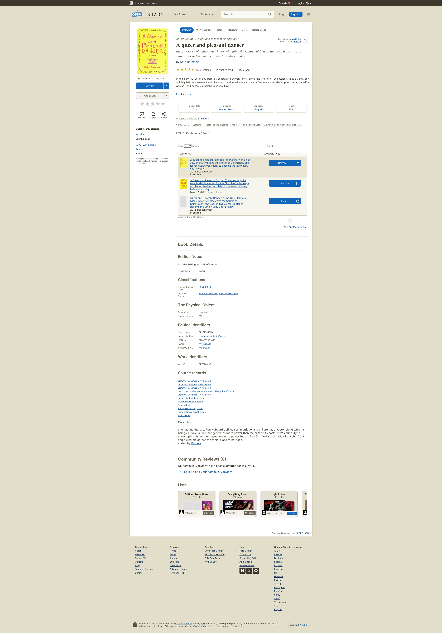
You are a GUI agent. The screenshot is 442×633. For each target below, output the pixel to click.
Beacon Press (226, 109)
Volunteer (140, 554)
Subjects (174, 561)
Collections (175, 565)
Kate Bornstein (189, 62)
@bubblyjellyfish (275, 513)
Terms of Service (144, 569)
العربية (277, 550)
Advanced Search (179, 569)
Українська (280, 602)
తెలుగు (277, 598)
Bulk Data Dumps (213, 558)
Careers (139, 561)
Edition (183, 154)
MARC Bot (296, 39)
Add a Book (245, 561)
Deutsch (278, 558)
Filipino (278, 609)
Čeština (278, 554)
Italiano (278, 580)
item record (199, 398)
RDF (299, 533)
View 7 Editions (204, 29)
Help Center (245, 550)
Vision (138, 550)
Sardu (277, 594)
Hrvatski (278, 576)
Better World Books (146, 145)
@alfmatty (231, 513)
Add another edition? (295, 226)
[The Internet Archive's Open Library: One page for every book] (147, 14)
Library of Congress (187, 381)
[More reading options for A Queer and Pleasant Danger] (166, 95)
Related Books (259, 29)
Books (173, 554)
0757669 (303, 625)
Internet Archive (185, 398)
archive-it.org (237, 626)
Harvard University (187, 408)
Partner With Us (143, 558)
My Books (180, 14)
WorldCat (140, 134)
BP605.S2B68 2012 (228, 293)
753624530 (204, 348)
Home (173, 550)
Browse (205, 14)
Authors (174, 558)
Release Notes (246, 565)
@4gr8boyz (190, 513)
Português (279, 587)
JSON (306, 533)
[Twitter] (249, 571)
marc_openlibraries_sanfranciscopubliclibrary (199, 391)
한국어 (277, 583)
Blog (137, 565)
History (297, 41)
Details (220, 29)
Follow (292, 513)
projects (175, 626)
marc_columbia (185, 412)
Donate (285, 3)
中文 (276, 606)
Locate (285, 183)
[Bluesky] (242, 571)
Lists (244, 29)
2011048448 (205, 344)
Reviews (232, 29)
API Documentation (214, 554)
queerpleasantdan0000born (212, 336)
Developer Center (214, 550)
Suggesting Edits (248, 558)
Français (278, 569)
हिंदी (275, 573)
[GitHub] (256, 571)
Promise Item (184, 405)
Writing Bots (211, 561)
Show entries (188, 146)
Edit (305, 40)
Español (278, 565)
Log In (283, 14)
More (140, 153)
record (200, 401)
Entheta (196, 443)
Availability (270, 154)
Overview (186, 29)
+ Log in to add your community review (206, 471)
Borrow (150, 85)
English (259, 109)
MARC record (204, 381)
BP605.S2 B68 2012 (208, 293)
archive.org (219, 626)
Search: (270, 146)
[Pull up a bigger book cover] (152, 73)
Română (278, 591)
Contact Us (245, 554)
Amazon (140, 149)
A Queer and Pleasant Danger (213, 39)
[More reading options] (166, 86)
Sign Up (296, 14)
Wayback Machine (202, 626)
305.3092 (203, 287)
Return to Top (177, 573)
